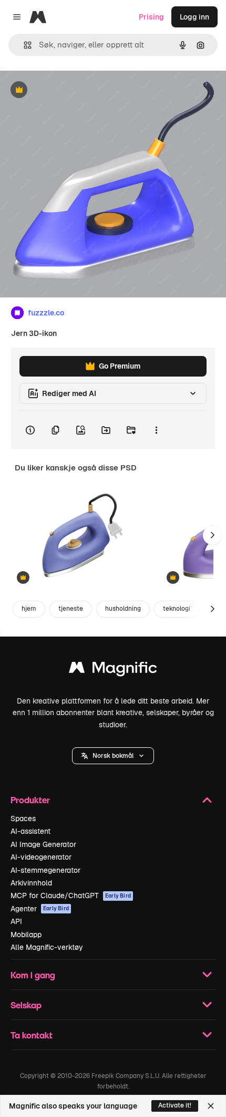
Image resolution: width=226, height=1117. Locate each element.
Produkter (30, 799)
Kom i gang (33, 974)
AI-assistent (30, 831)
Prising (151, 17)
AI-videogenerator (41, 857)
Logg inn (194, 17)
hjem (29, 608)
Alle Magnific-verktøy (47, 947)
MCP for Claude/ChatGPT (71, 895)
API (16, 921)
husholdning (123, 608)
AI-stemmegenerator (45, 870)
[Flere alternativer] (156, 429)
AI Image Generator (43, 844)
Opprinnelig (74, 90)
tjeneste (70, 608)
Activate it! (174, 1105)
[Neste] (212, 535)
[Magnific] (113, 670)
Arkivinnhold (31, 883)
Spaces (23, 818)
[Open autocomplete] (23, 45)
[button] (113, 755)
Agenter (40, 908)
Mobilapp (26, 934)
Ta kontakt (32, 1035)
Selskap (26, 1004)
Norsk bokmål (113, 756)
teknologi (176, 608)
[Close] (210, 1106)
